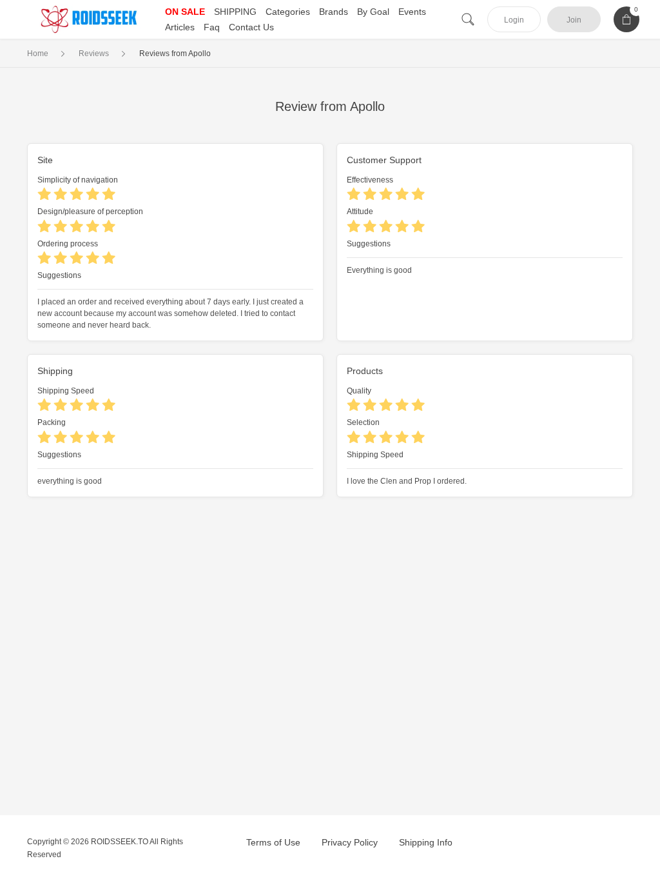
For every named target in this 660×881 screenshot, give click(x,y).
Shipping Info (425, 842)
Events (412, 11)
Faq (212, 27)
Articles (180, 27)
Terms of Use (273, 842)
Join (574, 20)
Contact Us (251, 27)
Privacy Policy (350, 842)
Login (514, 20)
